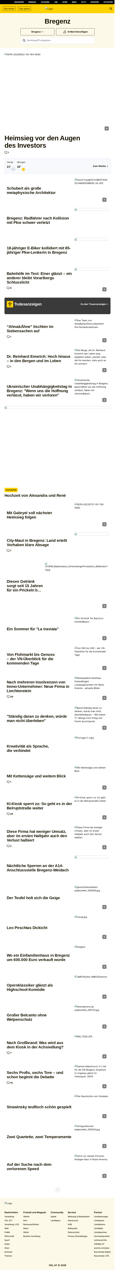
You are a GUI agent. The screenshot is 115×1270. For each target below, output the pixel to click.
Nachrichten (11, 1212)
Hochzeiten (11, 490)
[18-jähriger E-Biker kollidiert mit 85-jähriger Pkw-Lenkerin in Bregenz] (91, 250)
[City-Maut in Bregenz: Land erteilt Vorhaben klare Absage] (91, 545)
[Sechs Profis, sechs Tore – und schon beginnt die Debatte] (91, 1077)
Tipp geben (24, 8)
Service (72, 1212)
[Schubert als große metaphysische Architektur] (91, 191)
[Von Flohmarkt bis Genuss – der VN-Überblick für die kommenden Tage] (91, 659)
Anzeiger (94, 2)
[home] (57, 8)
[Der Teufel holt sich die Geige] (91, 898)
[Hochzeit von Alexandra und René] (57, 446)
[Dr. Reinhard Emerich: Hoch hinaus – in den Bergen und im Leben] (91, 361)
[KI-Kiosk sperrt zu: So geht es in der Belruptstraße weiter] (91, 808)
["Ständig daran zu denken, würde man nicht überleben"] (91, 719)
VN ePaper (108, 2)
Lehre (64, 2)
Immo (74, 2)
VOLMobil (45, 2)
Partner (98, 1212)
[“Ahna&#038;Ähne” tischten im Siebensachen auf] (91, 331)
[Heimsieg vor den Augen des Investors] (57, 92)
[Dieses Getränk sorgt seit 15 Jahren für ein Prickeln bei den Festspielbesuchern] (76, 586)
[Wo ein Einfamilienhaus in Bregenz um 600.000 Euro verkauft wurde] (91, 958)
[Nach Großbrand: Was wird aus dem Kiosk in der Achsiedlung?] (91, 1047)
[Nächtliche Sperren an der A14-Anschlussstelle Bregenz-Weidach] (91, 868)
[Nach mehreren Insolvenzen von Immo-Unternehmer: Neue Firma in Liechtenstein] (91, 689)
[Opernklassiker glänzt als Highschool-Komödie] (91, 987)
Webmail (32, 2)
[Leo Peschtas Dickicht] (91, 928)
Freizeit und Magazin (34, 1212)
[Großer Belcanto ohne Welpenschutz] (91, 1017)
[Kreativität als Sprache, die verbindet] (91, 748)
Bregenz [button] (36, 32)
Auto (83, 2)
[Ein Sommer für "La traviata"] (91, 629)
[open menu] (110, 9)
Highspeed (19, 2)
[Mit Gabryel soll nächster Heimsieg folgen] (91, 515)
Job (56, 2)
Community (57, 1212)
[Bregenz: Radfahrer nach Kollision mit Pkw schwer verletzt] (91, 220)
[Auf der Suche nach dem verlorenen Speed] (91, 1167)
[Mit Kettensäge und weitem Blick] (91, 778)
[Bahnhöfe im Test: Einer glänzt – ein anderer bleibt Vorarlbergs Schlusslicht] (91, 280)
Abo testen (9, 8)
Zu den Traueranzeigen (93, 304)
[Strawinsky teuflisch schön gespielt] (91, 1107)
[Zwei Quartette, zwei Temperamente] (91, 1137)
